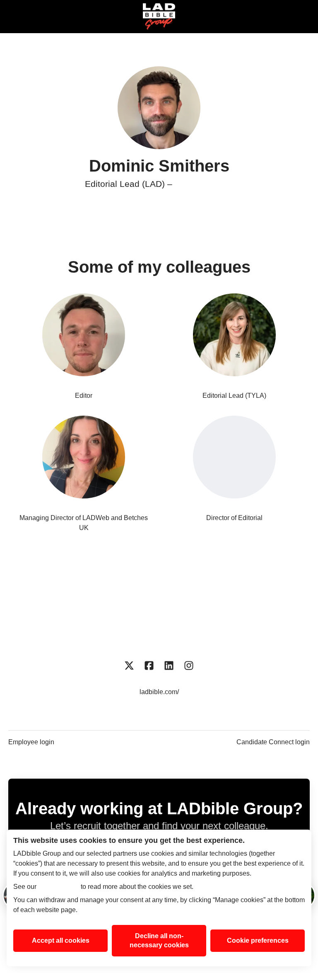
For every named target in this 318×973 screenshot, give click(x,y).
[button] (301, 16)
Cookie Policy (58, 886)
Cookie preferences (258, 940)
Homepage (72, 604)
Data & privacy (257, 620)
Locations (194, 604)
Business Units (134, 604)
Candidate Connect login (273, 741)
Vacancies (246, 604)
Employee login (31, 741)
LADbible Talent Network (76, 620)
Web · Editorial (204, 184)
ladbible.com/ (159, 691)
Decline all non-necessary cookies (159, 940)
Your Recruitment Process (174, 620)
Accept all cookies (60, 940)
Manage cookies (159, 637)
